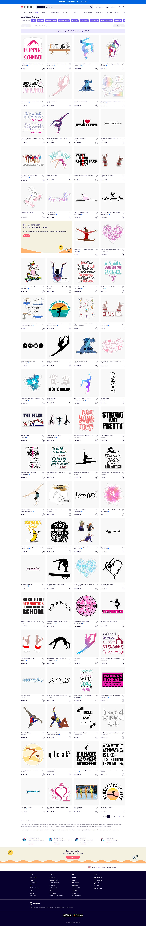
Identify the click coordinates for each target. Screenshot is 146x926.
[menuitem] (23, 12)
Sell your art (53, 888)
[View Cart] (123, 7)
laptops (96, 824)
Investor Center (54, 880)
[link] (33, 20)
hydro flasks (50, 826)
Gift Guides (33, 877)
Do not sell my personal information (56, 907)
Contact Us (75, 893)
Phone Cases (55, 12)
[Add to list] (43, 64)
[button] (73, 1)
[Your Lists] (119, 7)
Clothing (33, 12)
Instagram (99, 877)
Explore (23, 12)
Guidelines (75, 885)
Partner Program (54, 882)
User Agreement (34, 907)
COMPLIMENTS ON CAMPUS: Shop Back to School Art (73, 1)
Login (31, 890)
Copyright (75, 890)
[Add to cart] (43, 69)
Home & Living (76, 12)
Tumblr (99, 885)
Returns (74, 880)
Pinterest (99, 888)
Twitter (99, 883)
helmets (37, 826)
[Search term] (90, 7)
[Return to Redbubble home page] (27, 7)
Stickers (44, 12)
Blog (31, 885)
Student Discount (35, 888)
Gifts (124, 12)
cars (29, 826)
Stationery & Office (112, 12)
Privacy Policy (42, 907)
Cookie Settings (76, 895)
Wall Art (65, 12)
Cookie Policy (69, 907)
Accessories (99, 12)
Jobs (51, 890)
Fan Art (32, 880)
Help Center (75, 882)
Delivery (74, 877)
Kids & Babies (88, 12)
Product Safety (76, 888)
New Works (33, 882)
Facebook (99, 880)
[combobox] (64, 7)
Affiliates (52, 885)
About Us (52, 877)
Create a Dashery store (56, 895)
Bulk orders (33, 895)
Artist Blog (53, 893)
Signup (32, 893)
